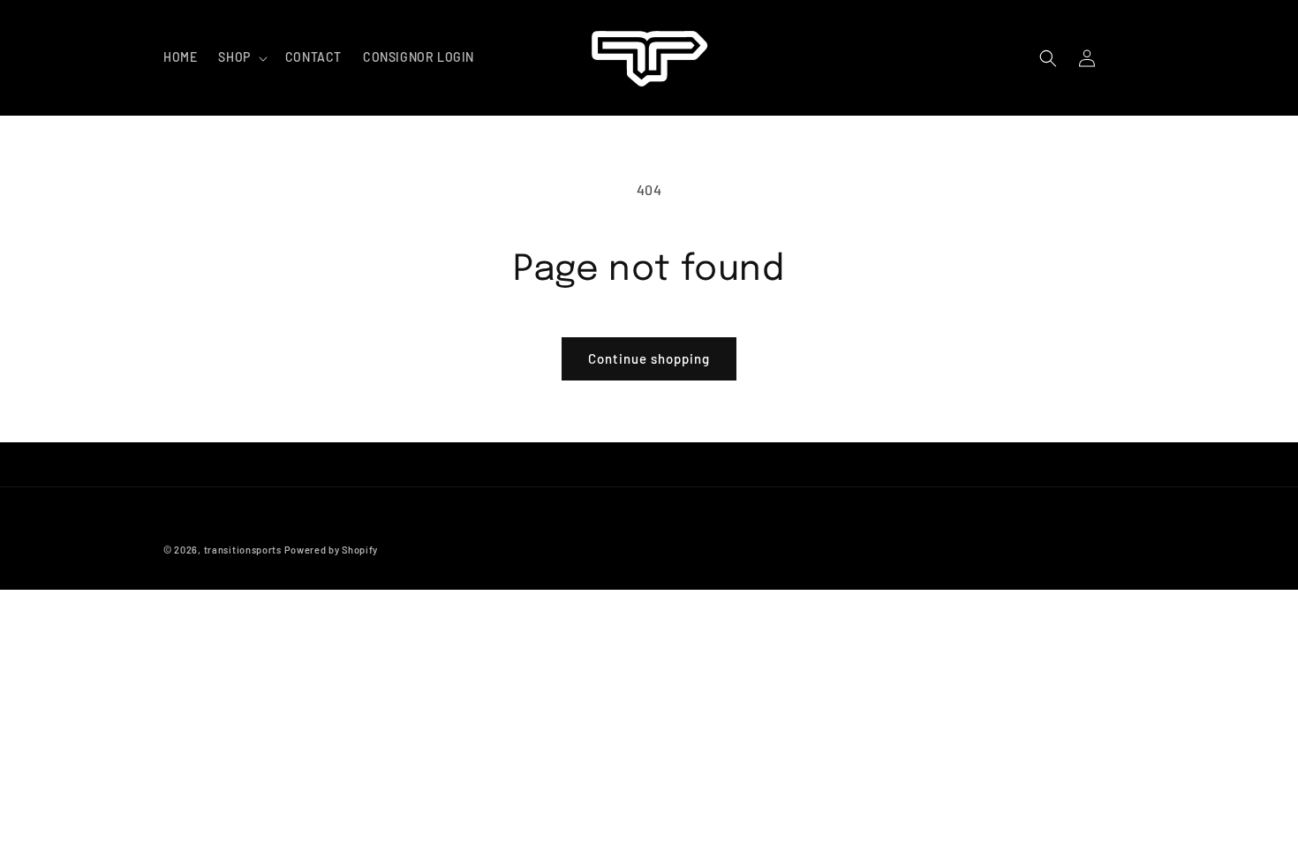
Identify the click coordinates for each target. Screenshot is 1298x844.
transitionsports (243, 549)
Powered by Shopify (331, 549)
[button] (241, 57)
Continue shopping (649, 358)
